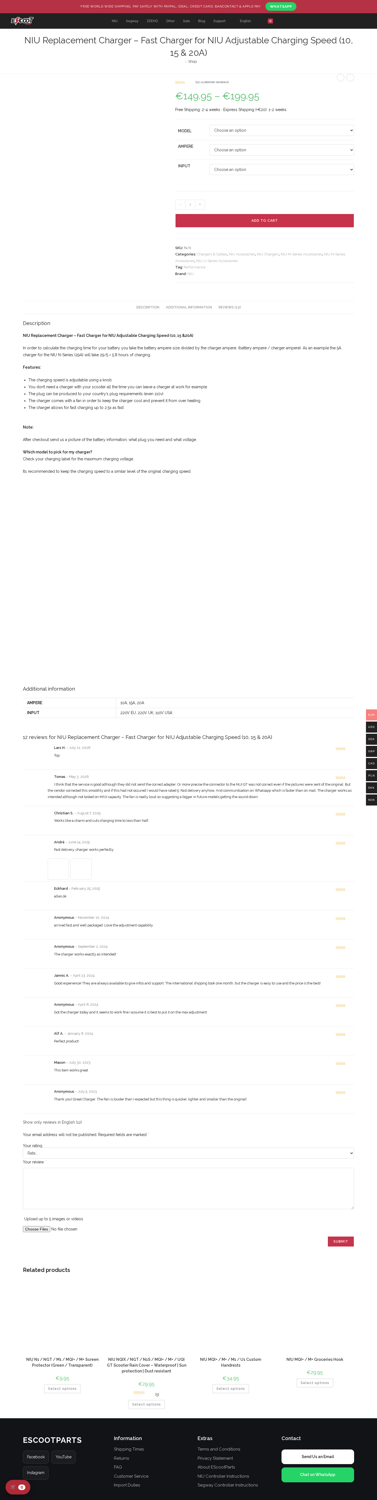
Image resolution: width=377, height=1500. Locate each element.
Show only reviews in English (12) (52, 1122)
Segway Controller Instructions (228, 1485)
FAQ (118, 1467)
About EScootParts (216, 1467)
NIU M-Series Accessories (301, 254)
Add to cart (264, 221)
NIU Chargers (268, 254)
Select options (62, 1389)
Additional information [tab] (189, 307)
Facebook (36, 1457)
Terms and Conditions (219, 1449)
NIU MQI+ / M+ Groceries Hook (314, 1359)
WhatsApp (281, 6)
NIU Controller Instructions (223, 1476)
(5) (157, 1394)
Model (185, 131)
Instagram (35, 1472)
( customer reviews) (212, 82)
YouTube (63, 1457)
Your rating (32, 1146)
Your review (35, 1162)
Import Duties (127, 1485)
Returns (121, 1458)
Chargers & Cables (212, 254)
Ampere (185, 146)
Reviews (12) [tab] (230, 307)
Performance (194, 267)
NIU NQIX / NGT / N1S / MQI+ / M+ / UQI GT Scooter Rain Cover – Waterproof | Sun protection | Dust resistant (146, 1365)
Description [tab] (147, 307)
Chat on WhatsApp (317, 1474)
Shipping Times (129, 1449)
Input (184, 166)
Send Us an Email (318, 1456)
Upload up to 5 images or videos (53, 1219)
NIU (190, 274)
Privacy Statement (215, 1458)
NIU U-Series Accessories (217, 261)
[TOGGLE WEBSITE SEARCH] (290, 21)
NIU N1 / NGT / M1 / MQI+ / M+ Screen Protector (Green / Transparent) (62, 1362)
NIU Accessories (242, 254)
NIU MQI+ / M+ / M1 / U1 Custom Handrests (230, 1362)
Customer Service (131, 1476)
